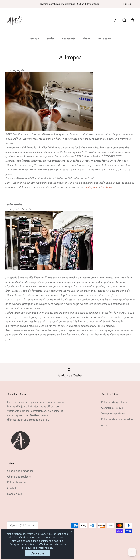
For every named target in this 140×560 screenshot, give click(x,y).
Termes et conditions (113, 414)
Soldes (50, 38)
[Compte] (115, 20)
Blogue (86, 38)
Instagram (91, 187)
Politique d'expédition (114, 402)
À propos (106, 425)
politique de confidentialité (37, 547)
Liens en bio (14, 494)
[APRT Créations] (14, 20)
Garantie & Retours (112, 408)
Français (127, 3)
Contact (11, 488)
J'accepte (37, 553)
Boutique (34, 38)
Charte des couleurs (19, 477)
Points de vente (16, 482)
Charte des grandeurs (20, 471)
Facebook (106, 187)
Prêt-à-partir (104, 38)
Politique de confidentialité (117, 419)
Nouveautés (68, 38)
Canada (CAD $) (20, 525)
